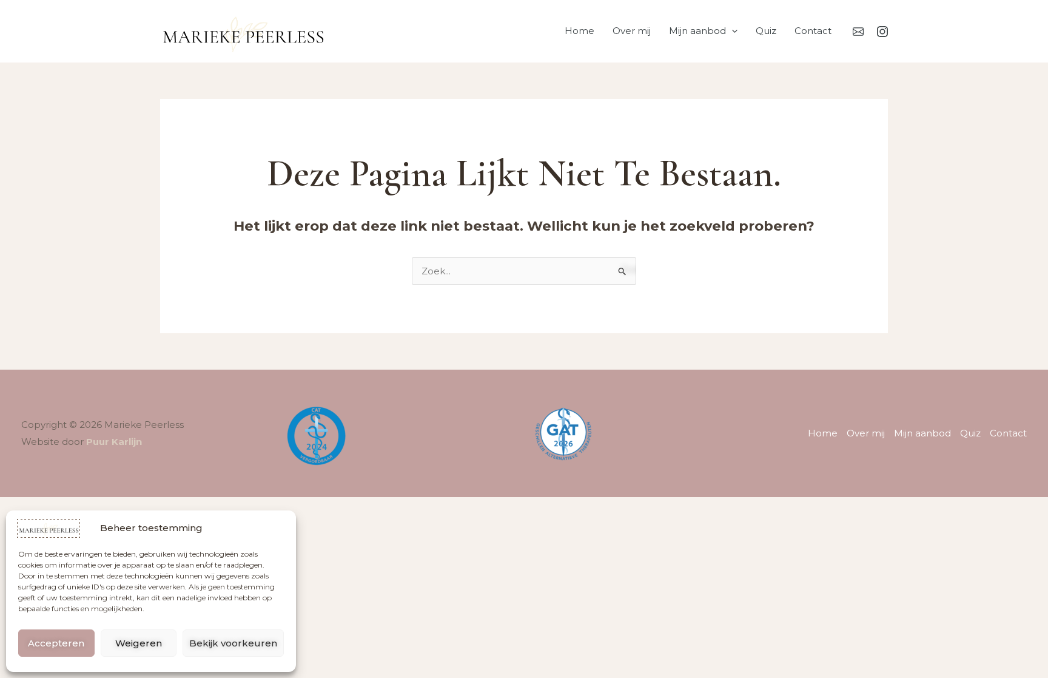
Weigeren (138, 643)
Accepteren (56, 643)
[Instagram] (882, 31)
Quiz (766, 30)
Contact (812, 30)
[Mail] (858, 31)
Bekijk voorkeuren (233, 643)
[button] (731, 31)
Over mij (632, 30)
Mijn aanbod (697, 30)
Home (579, 30)
